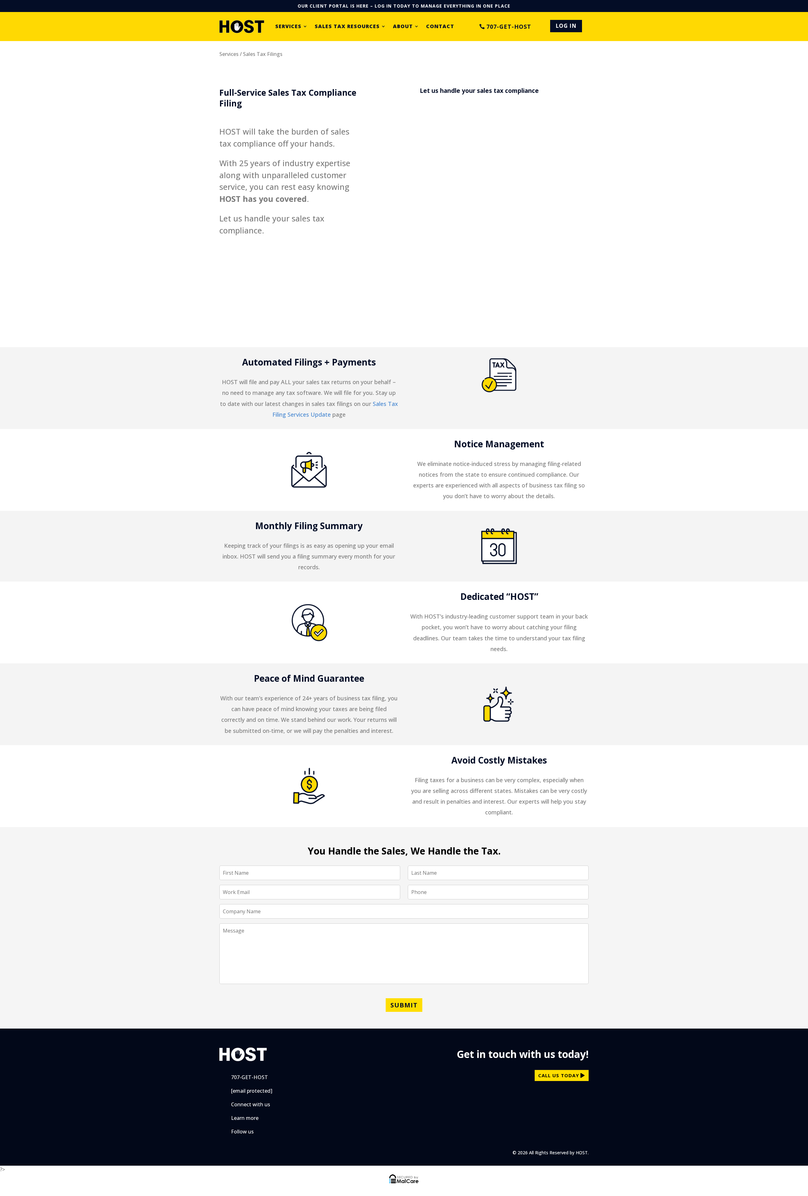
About (403, 26)
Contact (440, 26)
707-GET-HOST (508, 26)
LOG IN (566, 25)
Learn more (244, 1117)
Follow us (242, 1131)
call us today (558, 1075)
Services (288, 26)
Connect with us (250, 1104)
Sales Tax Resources (347, 26)
